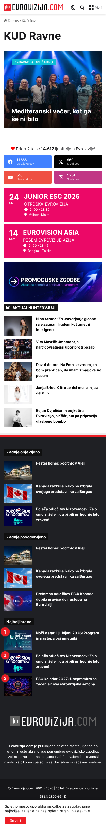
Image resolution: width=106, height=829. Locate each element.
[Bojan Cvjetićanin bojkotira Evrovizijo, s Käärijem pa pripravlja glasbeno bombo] (18, 417)
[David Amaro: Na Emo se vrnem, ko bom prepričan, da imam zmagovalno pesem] (18, 371)
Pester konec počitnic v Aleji (60, 463)
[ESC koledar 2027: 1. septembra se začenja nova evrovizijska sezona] (18, 686)
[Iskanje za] (82, 9)
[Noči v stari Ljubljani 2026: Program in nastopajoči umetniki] (18, 640)
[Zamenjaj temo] (73, 9)
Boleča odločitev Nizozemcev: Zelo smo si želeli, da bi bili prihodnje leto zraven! (68, 514)
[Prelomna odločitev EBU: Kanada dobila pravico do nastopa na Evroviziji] (18, 601)
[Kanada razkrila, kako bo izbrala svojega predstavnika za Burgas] (18, 493)
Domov (13, 21)
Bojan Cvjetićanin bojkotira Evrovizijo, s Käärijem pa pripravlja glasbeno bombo (66, 415)
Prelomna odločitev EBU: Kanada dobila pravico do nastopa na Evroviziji (64, 599)
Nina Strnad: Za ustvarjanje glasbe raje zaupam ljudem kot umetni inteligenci (66, 324)
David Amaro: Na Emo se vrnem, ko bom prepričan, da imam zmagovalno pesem (68, 370)
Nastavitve (81, 811)
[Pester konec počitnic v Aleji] (18, 470)
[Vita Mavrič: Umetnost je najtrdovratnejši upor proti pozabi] (18, 349)
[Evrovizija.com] (33, 7)
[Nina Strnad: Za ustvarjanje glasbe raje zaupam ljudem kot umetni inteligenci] (18, 326)
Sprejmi (15, 820)
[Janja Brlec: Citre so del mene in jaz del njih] (18, 394)
